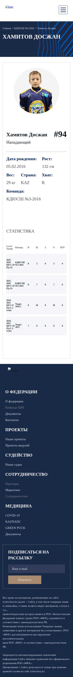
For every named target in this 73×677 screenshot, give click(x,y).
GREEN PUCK (15, 528)
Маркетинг (12, 490)
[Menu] (63, 9)
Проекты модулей (17, 445)
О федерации (14, 401)
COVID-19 (12, 515)
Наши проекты (15, 439)
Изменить (24, 580)
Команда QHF (14, 407)
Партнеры (12, 484)
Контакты (12, 420)
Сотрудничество (16, 496)
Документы (13, 413)
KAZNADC (13, 521)
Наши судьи (13, 464)
